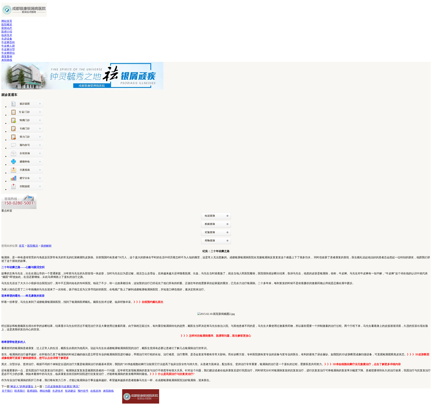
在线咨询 (95, 390)
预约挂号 (83, 390)
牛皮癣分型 (8, 49)
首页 (21, 245)
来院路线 (6, 60)
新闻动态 (6, 28)
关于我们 (7, 390)
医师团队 (32, 390)
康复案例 (6, 56)
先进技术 (57, 390)
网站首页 (6, 21)
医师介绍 (6, 31)
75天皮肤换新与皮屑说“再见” (62, 386)
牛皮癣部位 (8, 52)
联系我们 (19, 390)
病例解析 (46, 245)
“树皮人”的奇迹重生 (21, 386)
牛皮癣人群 (8, 45)
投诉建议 (70, 390)
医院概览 (6, 24)
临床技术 (6, 35)
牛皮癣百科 (8, 42)
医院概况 (32, 245)
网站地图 (45, 390)
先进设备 (6, 38)
